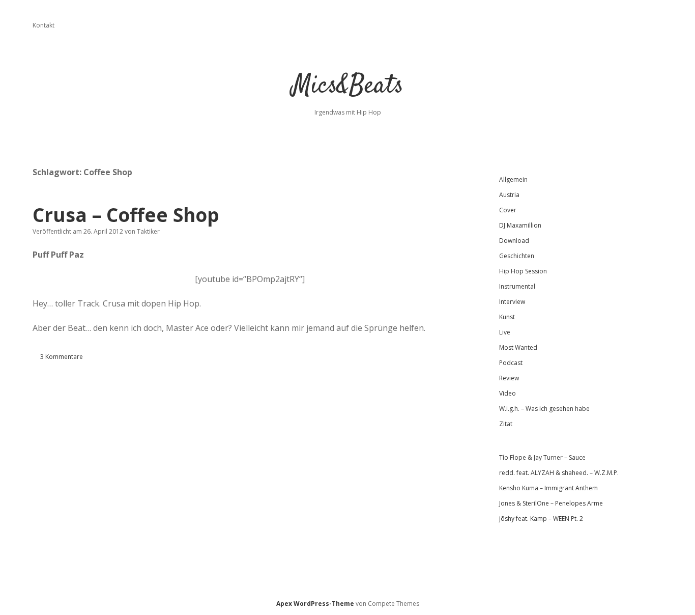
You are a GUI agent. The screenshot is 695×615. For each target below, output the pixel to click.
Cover (507, 210)
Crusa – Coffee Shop (126, 215)
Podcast (511, 362)
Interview (512, 301)
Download (514, 240)
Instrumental (517, 286)
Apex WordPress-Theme (315, 603)
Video (507, 393)
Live (504, 332)
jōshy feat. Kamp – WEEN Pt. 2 (541, 518)
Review (509, 378)
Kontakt (43, 25)
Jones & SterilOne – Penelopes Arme (551, 503)
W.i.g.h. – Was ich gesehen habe (544, 408)
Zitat (505, 424)
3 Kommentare (61, 356)
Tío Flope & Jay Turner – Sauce (542, 457)
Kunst (507, 317)
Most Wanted (518, 347)
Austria (509, 194)
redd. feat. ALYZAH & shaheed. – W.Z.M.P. (559, 472)
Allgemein (513, 179)
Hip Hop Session (523, 271)
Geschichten (516, 255)
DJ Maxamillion (520, 225)
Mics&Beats (347, 86)
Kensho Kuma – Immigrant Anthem (548, 488)
